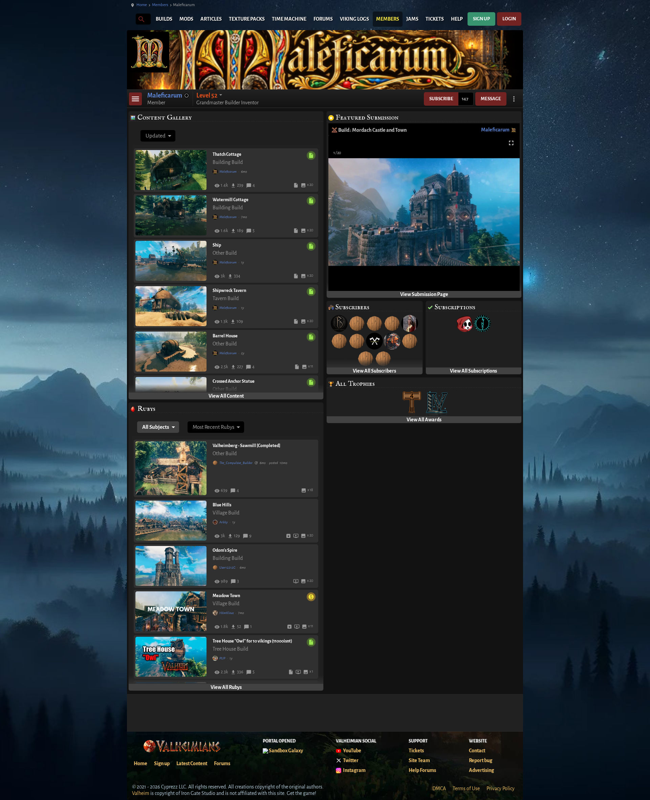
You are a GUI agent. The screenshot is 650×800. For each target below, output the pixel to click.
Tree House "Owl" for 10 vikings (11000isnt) (252, 641)
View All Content (226, 396)
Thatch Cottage (227, 154)
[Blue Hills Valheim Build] (172, 521)
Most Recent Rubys (213, 427)
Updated (156, 136)
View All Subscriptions (473, 371)
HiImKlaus (226, 613)
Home (141, 5)
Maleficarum (228, 171)
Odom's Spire (225, 550)
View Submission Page (424, 294)
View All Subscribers (374, 371)
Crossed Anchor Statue (234, 381)
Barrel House (225, 336)
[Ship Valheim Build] (172, 261)
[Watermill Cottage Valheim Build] (172, 215)
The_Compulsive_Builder (236, 463)
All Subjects (155, 427)
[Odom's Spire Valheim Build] (172, 566)
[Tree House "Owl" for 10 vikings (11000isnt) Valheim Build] (172, 657)
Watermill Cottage (230, 199)
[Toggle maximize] (511, 143)
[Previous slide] (342, 215)
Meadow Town (226, 595)
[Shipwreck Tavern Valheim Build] (172, 306)
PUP (222, 658)
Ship (217, 245)
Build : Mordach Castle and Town (372, 130)
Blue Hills (222, 505)
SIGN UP (481, 18)
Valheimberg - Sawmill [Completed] (246, 445)
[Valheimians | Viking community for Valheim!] (130, 19)
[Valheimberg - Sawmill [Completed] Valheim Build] (172, 468)
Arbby (223, 522)
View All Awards (424, 419)
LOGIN (509, 18)
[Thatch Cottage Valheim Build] (172, 170)
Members (160, 5)
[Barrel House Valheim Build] (172, 352)
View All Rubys (226, 687)
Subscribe (441, 98)
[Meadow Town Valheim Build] (172, 611)
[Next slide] (506, 215)
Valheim (140, 793)
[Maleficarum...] (141, 19)
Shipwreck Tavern (229, 290)
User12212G (227, 567)
